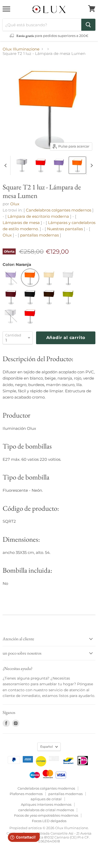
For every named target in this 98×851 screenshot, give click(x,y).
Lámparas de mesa (21, 222)
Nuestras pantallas (65, 228)
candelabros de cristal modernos (46, 810)
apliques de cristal (46, 799)
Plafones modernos (26, 794)
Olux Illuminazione (21, 49)
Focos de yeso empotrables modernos (46, 815)
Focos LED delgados (49, 821)
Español (46, 746)
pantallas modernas (40, 235)
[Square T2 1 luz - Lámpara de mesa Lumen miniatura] (22, 165)
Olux (14, 203)
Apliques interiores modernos (46, 804)
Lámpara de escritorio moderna (38, 216)
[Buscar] (88, 25)
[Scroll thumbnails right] (91, 165)
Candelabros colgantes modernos (58, 210)
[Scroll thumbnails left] (6, 165)
